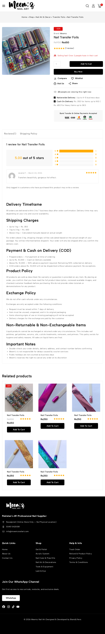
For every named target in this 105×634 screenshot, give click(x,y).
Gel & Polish (41, 549)
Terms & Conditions (78, 562)
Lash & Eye (41, 571)
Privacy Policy (75, 558)
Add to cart (86, 64)
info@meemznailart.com (17, 531)
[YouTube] (18, 606)
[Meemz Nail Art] (21, 6)
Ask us (60, 83)
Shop (31, 17)
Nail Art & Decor (43, 17)
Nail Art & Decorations (46, 562)
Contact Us (7, 558)
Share (75, 83)
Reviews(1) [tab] (10, 133)
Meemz (63, 33)
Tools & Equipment (44, 566)
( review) (69, 48)
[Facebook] (3, 606)
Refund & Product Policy (80, 554)
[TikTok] (13, 606)
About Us (6, 554)
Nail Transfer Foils (15, 415)
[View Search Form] (87, 6)
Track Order (74, 549)
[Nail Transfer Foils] (52, 398)
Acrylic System (42, 554)
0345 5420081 (13, 527)
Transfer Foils (59, 17)
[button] (19, 429)
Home (24, 17)
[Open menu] (3, 6)
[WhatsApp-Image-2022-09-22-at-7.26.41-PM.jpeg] (26, 51)
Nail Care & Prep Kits (45, 558)
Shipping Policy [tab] (28, 133)
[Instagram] (8, 606)
